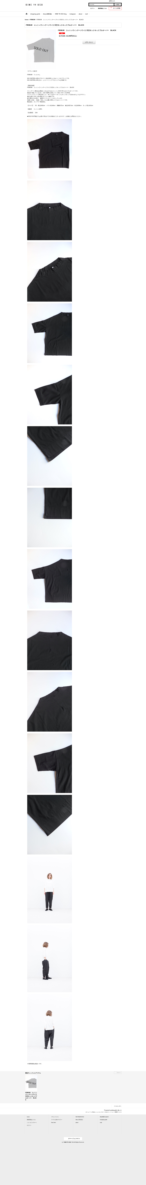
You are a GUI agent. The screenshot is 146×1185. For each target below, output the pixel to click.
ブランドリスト (55, 1116)
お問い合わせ (89, 42)
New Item (53, 1122)
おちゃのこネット (116, 1110)
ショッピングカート (32, 1122)
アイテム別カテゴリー (56, 1119)
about (77, 1122)
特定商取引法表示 (104, 1116)
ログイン (92, 8)
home (28, 1116)
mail (101, 1122)
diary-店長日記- (79, 1119)
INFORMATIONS (80, 1116)
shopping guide (103, 1119)
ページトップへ (117, 1106)
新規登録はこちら (102, 8)
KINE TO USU (67, 1142)
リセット (119, 1072)
